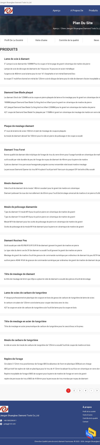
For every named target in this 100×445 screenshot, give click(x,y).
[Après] (91, 390)
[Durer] (97, 390)
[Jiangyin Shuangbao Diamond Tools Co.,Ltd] (8, 10)
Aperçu (56, 28)
